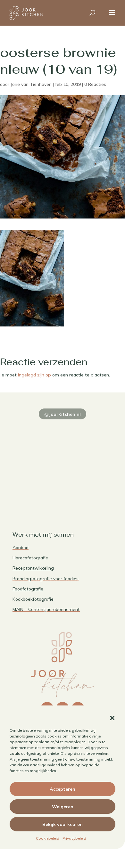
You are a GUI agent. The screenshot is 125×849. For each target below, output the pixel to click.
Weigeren (62, 807)
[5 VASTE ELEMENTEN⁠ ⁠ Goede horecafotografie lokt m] (37, 491)
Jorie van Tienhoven (31, 84)
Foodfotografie (28, 589)
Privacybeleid (74, 838)
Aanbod (21, 547)
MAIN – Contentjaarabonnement (46, 609)
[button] (112, 718)
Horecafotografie (30, 558)
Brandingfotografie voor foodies (46, 578)
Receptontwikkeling (33, 568)
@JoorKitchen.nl (62, 414)
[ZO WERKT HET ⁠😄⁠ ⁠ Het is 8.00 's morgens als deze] (37, 460)
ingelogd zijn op (34, 375)
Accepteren (62, 789)
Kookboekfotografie (33, 599)
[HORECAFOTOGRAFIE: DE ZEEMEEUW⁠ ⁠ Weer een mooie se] (88, 460)
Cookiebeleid (47, 838)
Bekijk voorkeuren (62, 824)
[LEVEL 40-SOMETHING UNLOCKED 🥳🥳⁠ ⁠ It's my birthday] (88, 430)
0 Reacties (95, 84)
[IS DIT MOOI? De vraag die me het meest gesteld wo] (37, 430)
